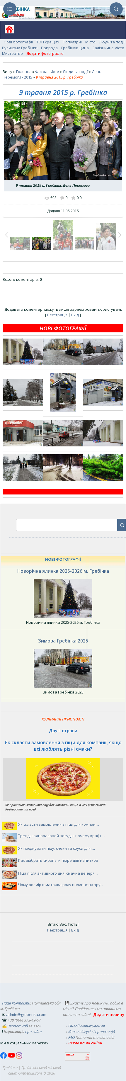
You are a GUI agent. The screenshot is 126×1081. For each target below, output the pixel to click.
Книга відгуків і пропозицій (91, 1031)
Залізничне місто (108, 47)
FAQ (71, 1037)
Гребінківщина (75, 47)
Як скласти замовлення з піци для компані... (58, 824)
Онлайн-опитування (86, 1026)
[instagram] (19, 1057)
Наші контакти (16, 1003)
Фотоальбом (47, 71)
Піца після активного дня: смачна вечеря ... (58, 873)
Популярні (72, 42)
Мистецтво (12, 53)
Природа (49, 47)
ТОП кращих (47, 42)
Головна (24, 71)
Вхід (75, 314)
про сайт (33, 1031)
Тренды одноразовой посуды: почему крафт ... (61, 835)
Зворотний (18, 1026)
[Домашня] (7, 31)
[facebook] (4, 1057)
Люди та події (112, 42)
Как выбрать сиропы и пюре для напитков (58, 860)
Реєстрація (57, 314)
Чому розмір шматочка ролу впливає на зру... (60, 884)
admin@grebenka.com (26, 1014)
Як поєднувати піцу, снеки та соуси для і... (56, 848)
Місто (90, 42)
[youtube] (12, 1057)
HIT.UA (70, 1054)
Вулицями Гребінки (20, 47)
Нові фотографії (18, 42)
